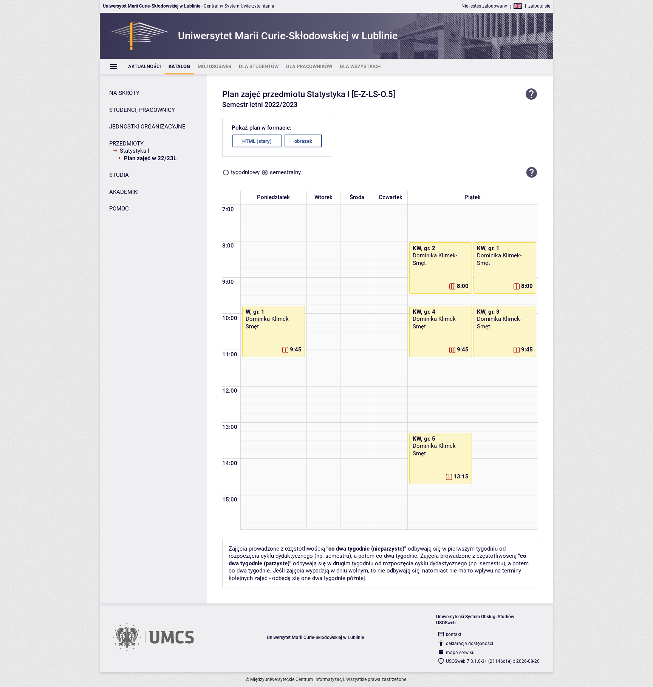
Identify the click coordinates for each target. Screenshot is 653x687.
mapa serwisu (460, 652)
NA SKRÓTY (124, 93)
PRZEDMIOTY (126, 143)
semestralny (285, 172)
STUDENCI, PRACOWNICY (142, 110)
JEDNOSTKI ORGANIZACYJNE (147, 126)
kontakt (453, 634)
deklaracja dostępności (469, 643)
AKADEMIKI (124, 192)
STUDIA (119, 175)
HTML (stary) (257, 141)
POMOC (119, 208)
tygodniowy (245, 172)
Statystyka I (134, 150)
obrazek (303, 141)
